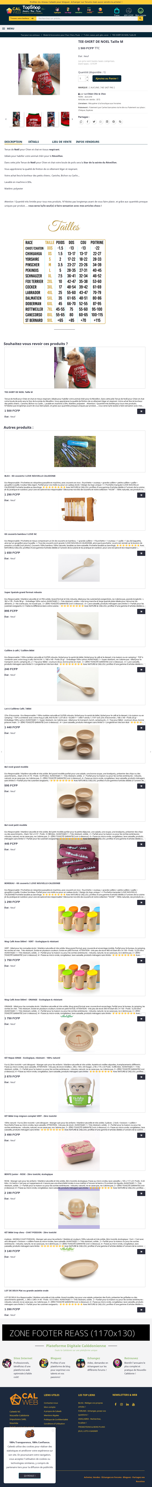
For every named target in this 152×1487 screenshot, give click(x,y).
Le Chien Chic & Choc (95, 93)
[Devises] (128, 13)
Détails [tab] (33, 141)
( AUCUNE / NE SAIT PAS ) (102, 87)
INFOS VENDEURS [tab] (87, 141)
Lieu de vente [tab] (62, 141)
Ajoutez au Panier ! (107, 78)
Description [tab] (13, 141)
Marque (82, 87)
